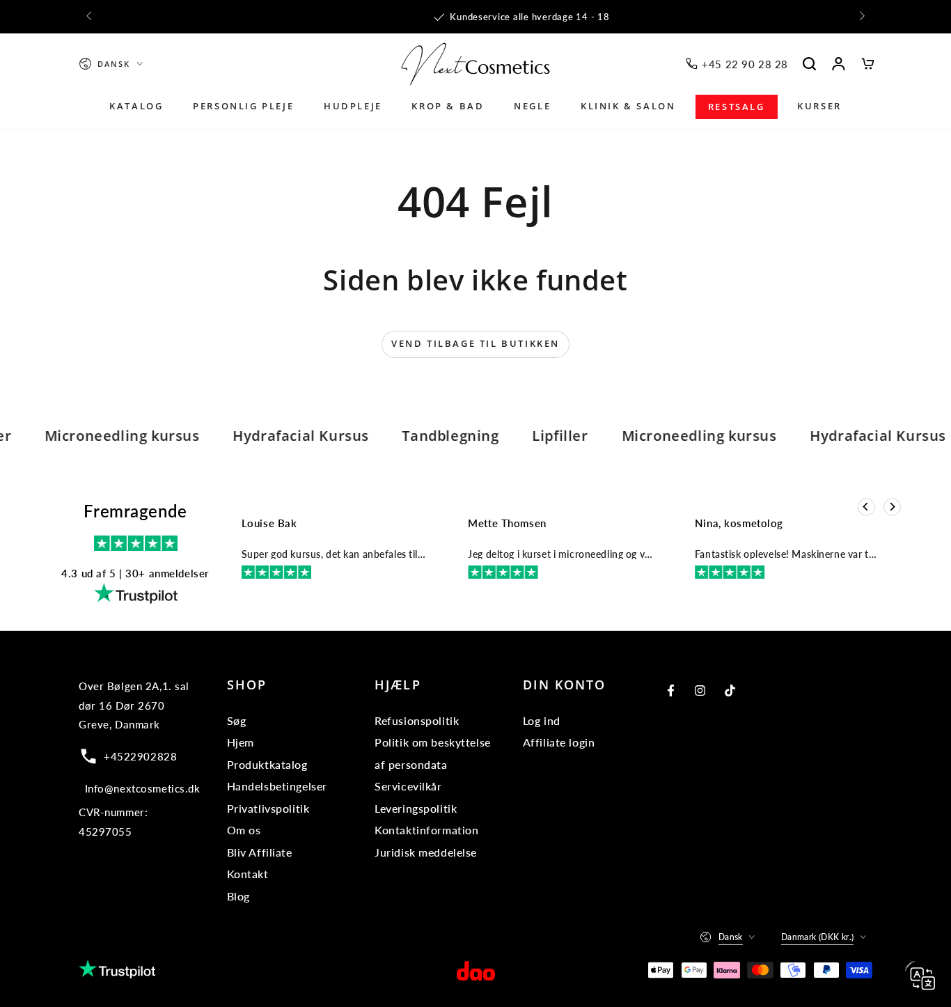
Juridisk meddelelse (426, 852)
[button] (809, 64)
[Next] (892, 506)
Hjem (240, 742)
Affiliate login (559, 742)
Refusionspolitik (417, 720)
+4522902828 (140, 756)
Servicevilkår (408, 786)
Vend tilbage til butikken (475, 343)
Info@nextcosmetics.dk (143, 788)
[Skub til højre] (861, 16)
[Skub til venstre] (90, 16)
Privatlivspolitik (268, 808)
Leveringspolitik (416, 808)
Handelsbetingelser (277, 786)
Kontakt (248, 873)
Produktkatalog (267, 764)
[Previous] (866, 506)
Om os (244, 829)
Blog (238, 896)
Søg (236, 720)
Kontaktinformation (426, 829)
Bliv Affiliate (259, 852)
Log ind (541, 720)
